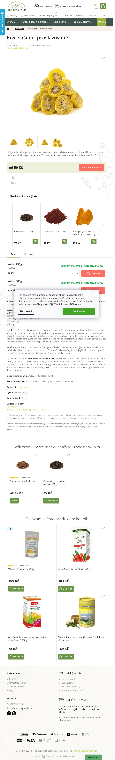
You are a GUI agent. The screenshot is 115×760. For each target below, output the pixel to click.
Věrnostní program (48, 15)
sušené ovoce (23, 387)
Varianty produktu (91, 167)
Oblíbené (68, 15)
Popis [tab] (13, 254)
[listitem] (26, 224)
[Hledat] (95, 6)
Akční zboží (29, 15)
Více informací (61, 304)
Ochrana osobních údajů (72, 690)
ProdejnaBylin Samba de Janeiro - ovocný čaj (28, 409)
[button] (9, 224)
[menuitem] (11, 22)
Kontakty (80, 15)
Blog (11, 690)
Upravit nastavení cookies (85, 750)
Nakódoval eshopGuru (66, 756)
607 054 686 (17, 704)
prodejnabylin (14, 713)
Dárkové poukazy (17, 686)
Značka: (41, 45)
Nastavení (26, 311)
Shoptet (49, 756)
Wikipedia (11, 406)
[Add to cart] (35, 241)
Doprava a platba (69, 679)
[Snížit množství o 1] (68, 273)
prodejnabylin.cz (9, 713)
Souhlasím (79, 311)
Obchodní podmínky (70, 686)
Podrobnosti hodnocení (17, 48)
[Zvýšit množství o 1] (77, 273)
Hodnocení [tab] (29, 254)
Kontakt (12, 679)
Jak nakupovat (67, 682)
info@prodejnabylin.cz (21, 708)
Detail (14, 500)
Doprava (92, 15)
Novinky (13, 15)
